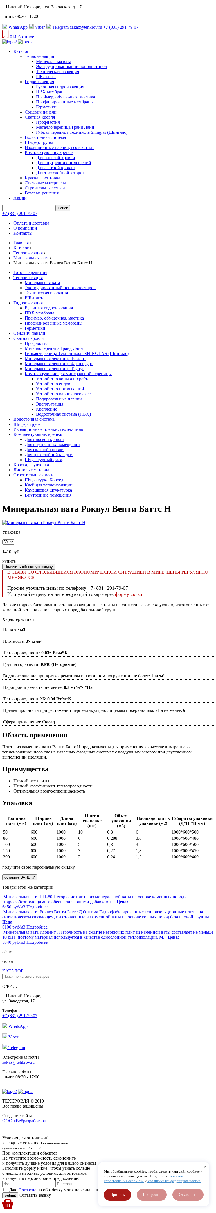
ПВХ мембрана (51, 91)
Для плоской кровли (55, 157)
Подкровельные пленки (59, 399)
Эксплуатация (49, 404)
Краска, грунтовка (42, 177)
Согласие (28, 1189)
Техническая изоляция (57, 71)
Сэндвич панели (41, 112)
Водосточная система (45, 137)
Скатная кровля (40, 117)
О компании (25, 228)
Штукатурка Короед (44, 479)
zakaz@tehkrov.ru (86, 27)
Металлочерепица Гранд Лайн (65, 127)
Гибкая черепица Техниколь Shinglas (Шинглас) (81, 132)
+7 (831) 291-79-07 (120, 27)
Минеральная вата (53, 61)
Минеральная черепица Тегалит (55, 358)
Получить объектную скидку (28, 567)
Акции (20, 198)
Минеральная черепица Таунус (54, 368)
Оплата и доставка (31, 223)
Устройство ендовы (54, 383)
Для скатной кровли (55, 167)
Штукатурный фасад (44, 459)
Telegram (60, 27)
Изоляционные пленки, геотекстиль (59, 147)
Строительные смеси (45, 187)
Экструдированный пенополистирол (71, 66)
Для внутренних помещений (63, 162)
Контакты (23, 233)
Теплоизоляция (39, 56)
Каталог (21, 51)
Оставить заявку (34, 1195)
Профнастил (48, 122)
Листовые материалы (45, 182)
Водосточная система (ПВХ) (63, 414)
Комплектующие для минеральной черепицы (68, 373)
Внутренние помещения (48, 495)
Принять (117, 1194)
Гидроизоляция (39, 81)
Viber (39, 27)
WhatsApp (17, 27)
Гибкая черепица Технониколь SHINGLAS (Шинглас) (77, 353)
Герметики (46, 107)
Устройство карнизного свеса (64, 393)
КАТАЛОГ (12, 970)
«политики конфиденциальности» (174, 1181)
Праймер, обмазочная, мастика (65, 96)
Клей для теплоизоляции (49, 485)
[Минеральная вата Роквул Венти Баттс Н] (44, 522)
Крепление (46, 409)
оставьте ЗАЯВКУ (19, 877)
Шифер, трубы (39, 142)
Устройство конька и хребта (62, 378)
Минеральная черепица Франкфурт (59, 363)
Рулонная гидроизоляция (60, 86)
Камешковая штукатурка (48, 490)
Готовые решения (41, 193)
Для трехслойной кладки (60, 172)
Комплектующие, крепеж (49, 152)
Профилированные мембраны (65, 101)
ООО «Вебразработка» (24, 1120)
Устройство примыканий (60, 388)
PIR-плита (46, 76)
